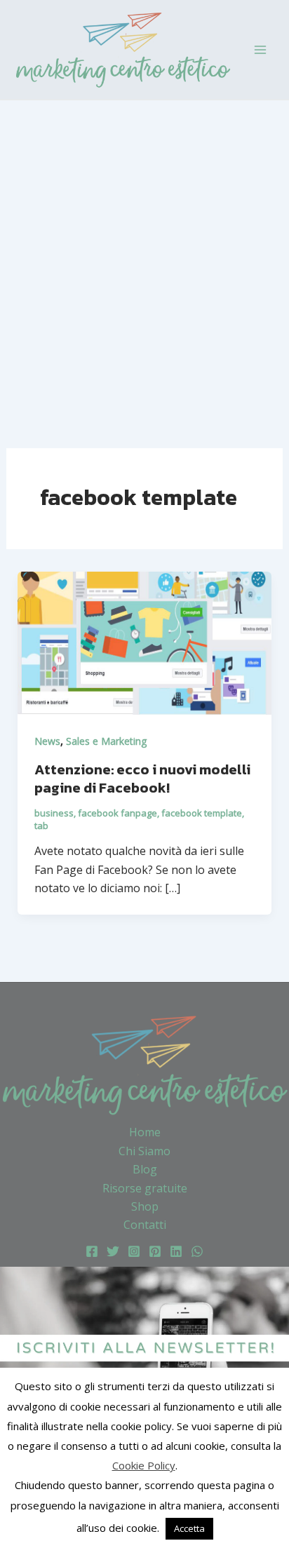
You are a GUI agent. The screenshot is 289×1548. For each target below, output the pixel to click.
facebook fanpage (117, 813)
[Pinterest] (155, 1251)
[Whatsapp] (197, 1251)
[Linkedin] (176, 1251)
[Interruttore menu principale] (260, 50)
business (54, 813)
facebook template (201, 813)
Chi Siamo (144, 1151)
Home (145, 1132)
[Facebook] (92, 1251)
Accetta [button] (189, 1528)
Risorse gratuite (144, 1188)
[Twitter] (113, 1251)
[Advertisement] (144, 251)
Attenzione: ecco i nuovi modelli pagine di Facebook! (142, 778)
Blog (145, 1169)
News (47, 741)
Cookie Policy (143, 1465)
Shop (145, 1206)
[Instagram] (134, 1251)
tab (41, 825)
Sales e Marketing (106, 741)
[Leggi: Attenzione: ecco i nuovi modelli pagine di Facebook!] (145, 642)
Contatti (144, 1224)
